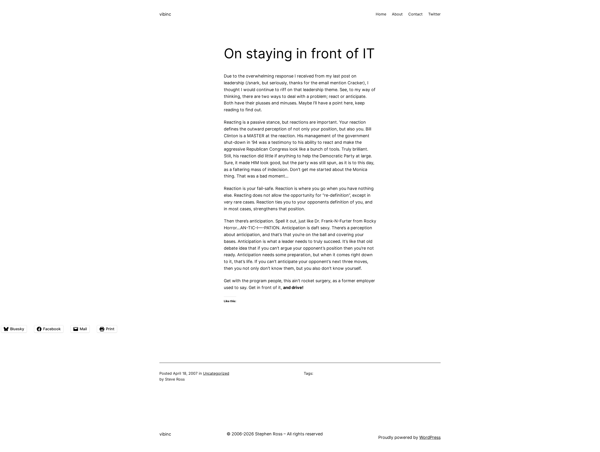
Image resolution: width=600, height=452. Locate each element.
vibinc (165, 14)
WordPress (430, 437)
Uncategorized (216, 373)
